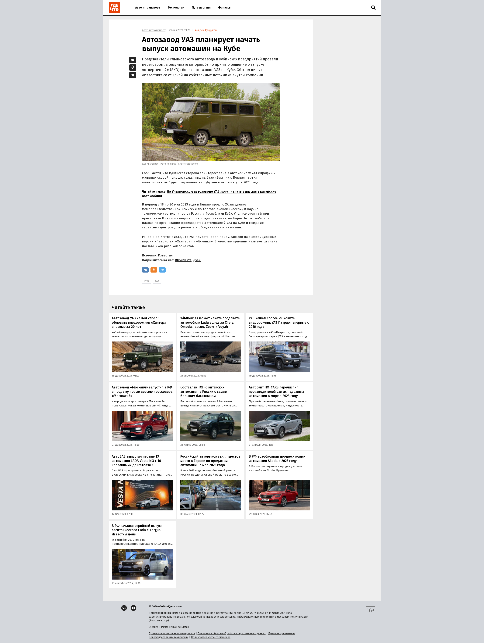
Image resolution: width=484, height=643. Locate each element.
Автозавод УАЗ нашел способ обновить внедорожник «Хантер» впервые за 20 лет (139, 322)
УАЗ (157, 281)
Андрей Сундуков (206, 30)
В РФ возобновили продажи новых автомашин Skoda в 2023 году (277, 458)
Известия (165, 255)
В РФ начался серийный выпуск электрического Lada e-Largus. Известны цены (137, 530)
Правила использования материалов (172, 633)
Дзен (197, 260)
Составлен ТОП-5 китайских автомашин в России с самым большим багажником (203, 391)
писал (176, 237)
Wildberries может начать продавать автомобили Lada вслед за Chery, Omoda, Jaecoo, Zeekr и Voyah (210, 322)
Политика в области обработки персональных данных (232, 633)
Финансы (224, 7)
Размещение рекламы (175, 627)
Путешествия (201, 7)
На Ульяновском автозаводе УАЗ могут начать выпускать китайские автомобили (209, 193)
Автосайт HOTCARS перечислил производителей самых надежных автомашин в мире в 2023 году (276, 391)
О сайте (153, 627)
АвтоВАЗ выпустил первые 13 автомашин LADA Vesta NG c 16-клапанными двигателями (137, 460)
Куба (146, 281)
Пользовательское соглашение (210, 637)
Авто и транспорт (147, 7)
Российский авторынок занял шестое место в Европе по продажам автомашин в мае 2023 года (210, 460)
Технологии (176, 7)
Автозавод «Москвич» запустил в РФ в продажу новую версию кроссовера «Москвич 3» (142, 391)
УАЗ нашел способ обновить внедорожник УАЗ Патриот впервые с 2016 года (279, 322)
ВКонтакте (183, 260)
